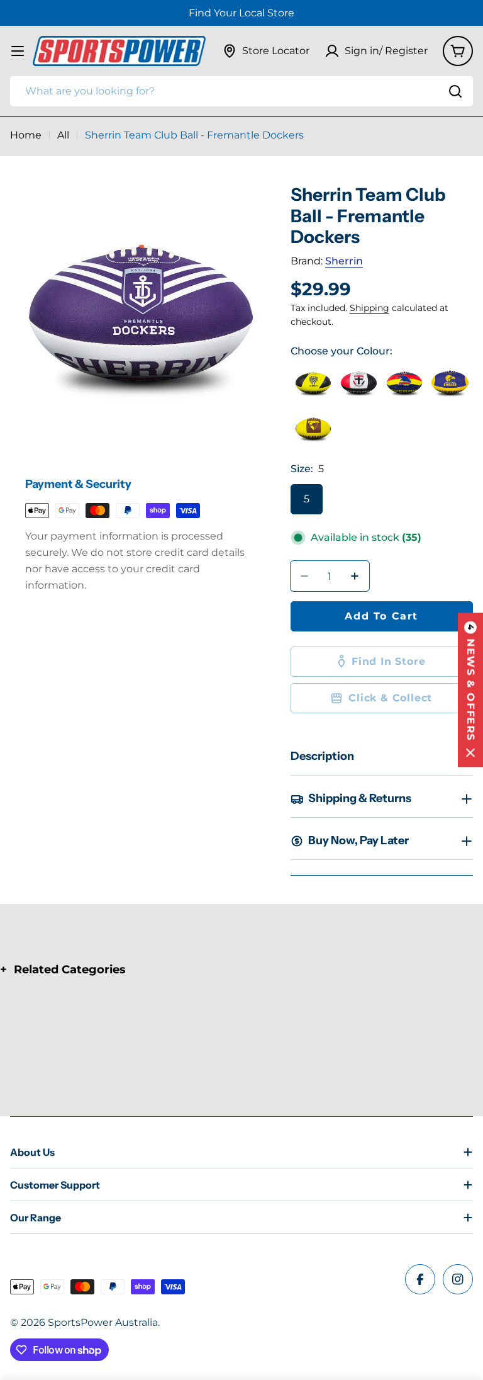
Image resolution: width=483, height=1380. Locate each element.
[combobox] (241, 91)
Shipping (369, 308)
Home (26, 135)
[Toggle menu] (17, 51)
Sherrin (344, 261)
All (63, 135)
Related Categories (70, 969)
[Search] (455, 91)
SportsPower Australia (103, 1322)
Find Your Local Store (241, 13)
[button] (470, 690)
